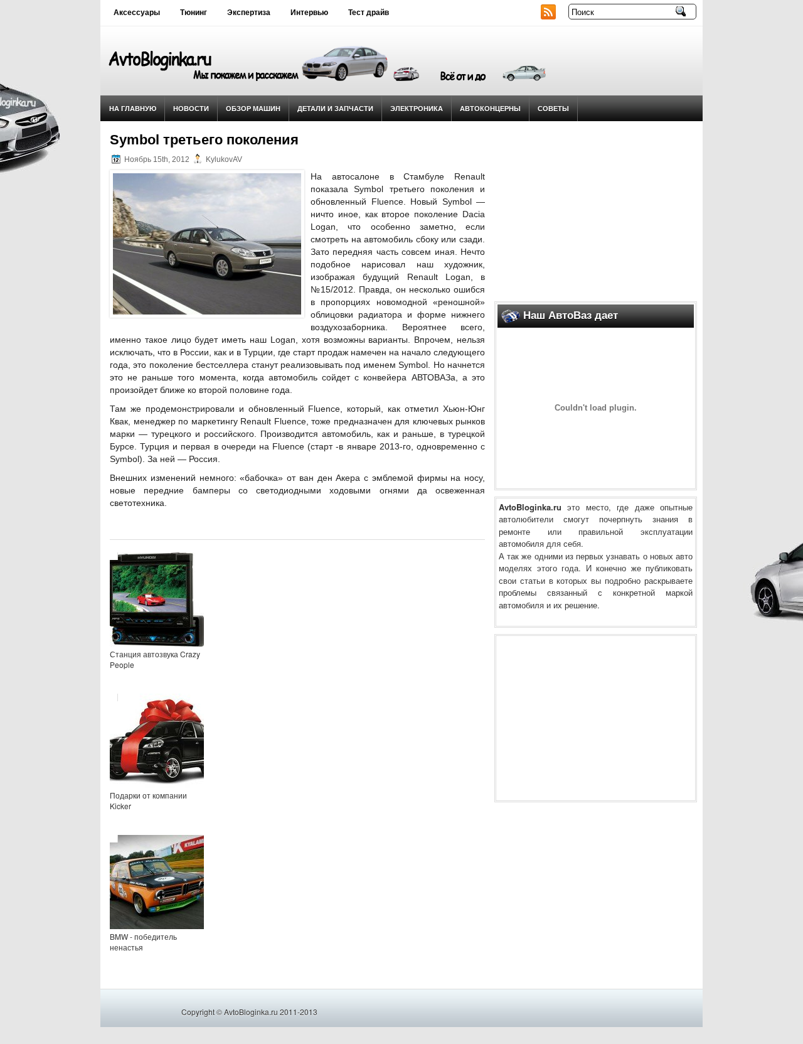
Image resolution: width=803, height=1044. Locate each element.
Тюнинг (193, 12)
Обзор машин (253, 108)
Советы (553, 108)
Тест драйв (368, 12)
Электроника (416, 108)
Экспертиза (248, 12)
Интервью (309, 12)
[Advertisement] (596, 207)
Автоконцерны (490, 108)
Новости (191, 108)
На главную (132, 108)
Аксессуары (137, 12)
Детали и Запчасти (335, 108)
